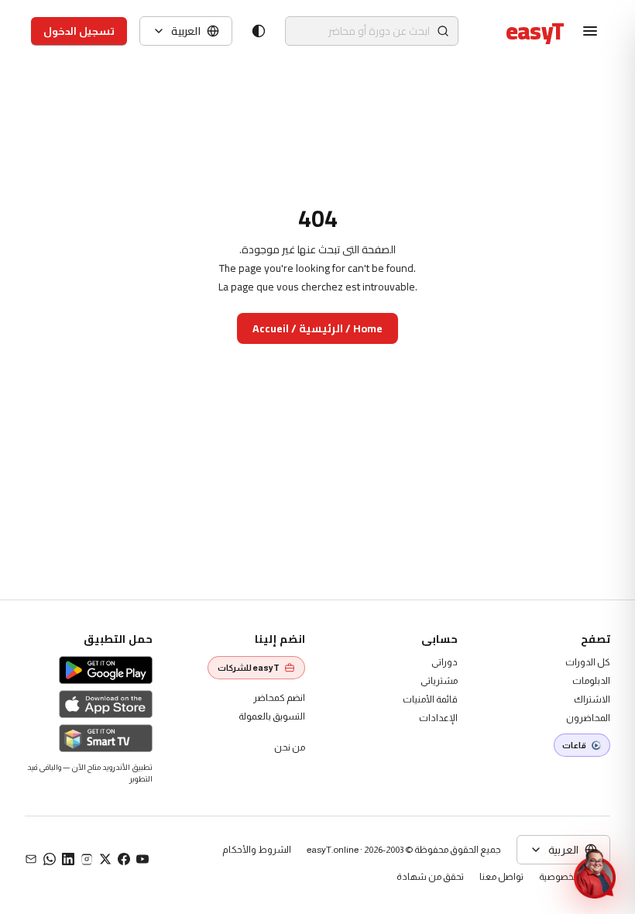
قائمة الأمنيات (430, 699)
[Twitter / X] (105, 859)
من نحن (289, 747)
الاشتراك (592, 699)
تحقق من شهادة (430, 876)
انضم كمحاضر (279, 697)
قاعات (574, 745)
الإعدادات (438, 718)
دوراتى (444, 662)
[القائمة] (590, 31)
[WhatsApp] (49, 859)
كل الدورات (587, 662)
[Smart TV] (106, 738)
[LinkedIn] (68, 859)
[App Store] (106, 704)
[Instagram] (87, 859)
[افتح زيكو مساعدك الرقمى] (595, 874)
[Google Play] (106, 670)
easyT (535, 31)
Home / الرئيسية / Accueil (317, 328)
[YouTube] (142, 859)
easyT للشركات (249, 667)
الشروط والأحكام (256, 849)
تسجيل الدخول (79, 31)
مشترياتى (439, 680)
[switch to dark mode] (259, 31)
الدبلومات (591, 680)
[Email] (31, 859)
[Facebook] (124, 859)
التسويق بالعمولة (272, 716)
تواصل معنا (501, 876)
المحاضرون (588, 718)
